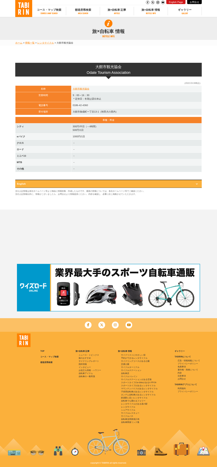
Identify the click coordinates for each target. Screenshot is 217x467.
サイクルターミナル (130, 367)
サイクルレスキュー (130, 413)
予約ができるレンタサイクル (134, 358)
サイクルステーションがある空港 (136, 379)
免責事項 (182, 367)
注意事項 (182, 376)
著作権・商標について (188, 370)
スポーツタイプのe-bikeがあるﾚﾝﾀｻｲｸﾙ (138, 382)
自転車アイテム (86, 373)
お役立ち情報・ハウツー (90, 370)
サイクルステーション (131, 370)
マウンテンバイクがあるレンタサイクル (139, 388)
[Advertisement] (108, 236)
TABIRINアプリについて (186, 384)
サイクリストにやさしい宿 (133, 355)
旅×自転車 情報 (151, 9)
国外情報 (83, 364)
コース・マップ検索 (49, 9)
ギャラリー (185, 9)
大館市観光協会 (81, 88)
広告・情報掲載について (189, 360)
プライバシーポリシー (188, 363)
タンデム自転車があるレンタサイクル (138, 395)
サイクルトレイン (129, 376)
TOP (42, 351)
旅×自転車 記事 (117, 9)
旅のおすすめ (85, 358)
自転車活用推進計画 (130, 419)
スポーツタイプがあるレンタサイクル (138, 385)
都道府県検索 (83, 9)
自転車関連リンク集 (130, 422)
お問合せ (194, 2)
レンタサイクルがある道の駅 (134, 404)
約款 (180, 373)
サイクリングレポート (89, 361)
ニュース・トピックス (89, 355)
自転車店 (125, 373)
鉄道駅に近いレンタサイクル (134, 398)
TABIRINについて (183, 357)
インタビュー (85, 367)
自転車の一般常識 (87, 376)
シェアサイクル (128, 410)
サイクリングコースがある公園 (135, 361)
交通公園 (125, 364)
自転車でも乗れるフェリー (133, 401)
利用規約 (182, 388)
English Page (176, 2)
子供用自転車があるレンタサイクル (137, 391)
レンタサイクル (45, 42)
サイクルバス (127, 416)
